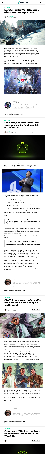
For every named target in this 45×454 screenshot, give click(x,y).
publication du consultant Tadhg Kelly (21, 195)
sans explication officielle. (26, 395)
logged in (12, 114)
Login (24, 113)
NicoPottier (11, 16)
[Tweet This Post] (35, 17)
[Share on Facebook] (33, 17)
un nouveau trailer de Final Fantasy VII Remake (18, 50)
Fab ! (9, 131)
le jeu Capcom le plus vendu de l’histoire (31, 60)
